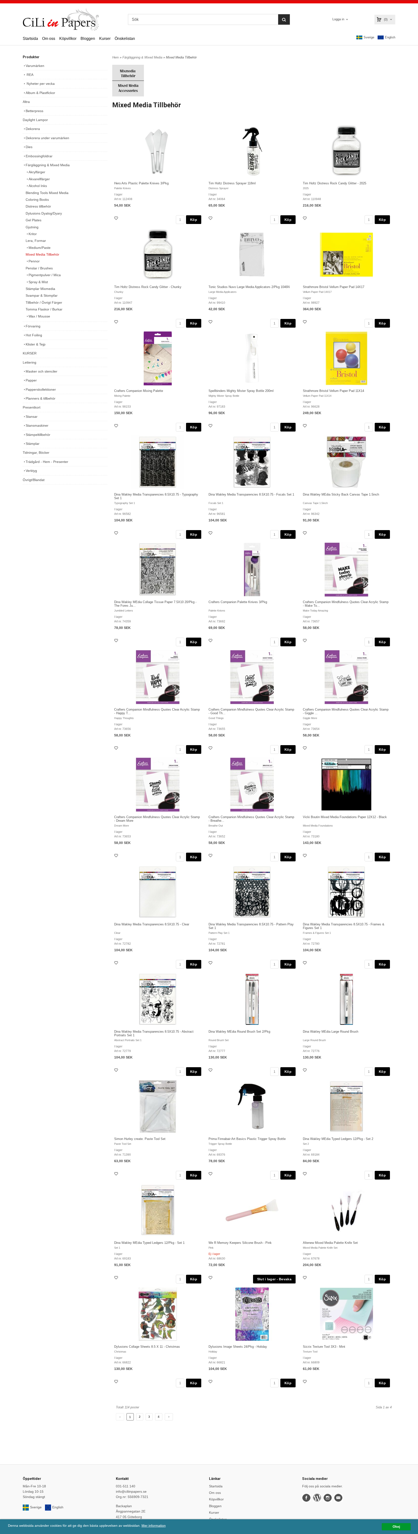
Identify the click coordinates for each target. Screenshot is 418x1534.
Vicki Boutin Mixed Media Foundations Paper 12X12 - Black (345, 817)
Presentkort (31, 407)
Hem (115, 57)
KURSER (30, 353)
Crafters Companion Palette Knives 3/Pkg (238, 602)
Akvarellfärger (39, 179)
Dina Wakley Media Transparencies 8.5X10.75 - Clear (151, 924)
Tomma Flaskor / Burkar (44, 309)
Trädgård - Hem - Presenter (47, 462)
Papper (31, 380)
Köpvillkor (67, 38)
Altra (26, 102)
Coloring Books (37, 200)
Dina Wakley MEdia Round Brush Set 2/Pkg (239, 1031)
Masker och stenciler (41, 371)
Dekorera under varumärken (47, 138)
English (390, 37)
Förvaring (33, 326)
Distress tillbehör (38, 206)
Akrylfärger (37, 172)
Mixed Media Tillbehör (42, 254)
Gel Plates (33, 220)
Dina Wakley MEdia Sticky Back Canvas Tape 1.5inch (341, 494)
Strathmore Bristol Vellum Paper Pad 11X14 (333, 391)
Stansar (31, 416)
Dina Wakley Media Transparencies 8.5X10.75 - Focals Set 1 (251, 494)
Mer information (154, 1525)
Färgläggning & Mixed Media (48, 165)
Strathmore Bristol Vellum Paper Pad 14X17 (333, 287)
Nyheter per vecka (40, 84)
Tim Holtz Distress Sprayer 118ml (232, 183)
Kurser (105, 38)
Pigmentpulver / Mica (45, 275)
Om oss (48, 38)
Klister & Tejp (35, 344)
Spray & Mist (38, 282)
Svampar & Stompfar (42, 295)
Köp (193, 220)
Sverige (369, 37)
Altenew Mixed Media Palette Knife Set (330, 1243)
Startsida (30, 38)
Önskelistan (125, 38)
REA (29, 75)
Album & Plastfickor (40, 93)
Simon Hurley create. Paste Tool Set (139, 1139)
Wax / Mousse (39, 316)
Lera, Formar (36, 241)
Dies (29, 147)
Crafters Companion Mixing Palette (138, 391)
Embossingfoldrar (39, 156)
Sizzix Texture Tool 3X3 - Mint (324, 1346)
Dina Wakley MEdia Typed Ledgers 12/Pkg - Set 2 (338, 1139)
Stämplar (32, 444)
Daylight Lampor (35, 120)
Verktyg (31, 471)
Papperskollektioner (41, 389)
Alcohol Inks (38, 186)
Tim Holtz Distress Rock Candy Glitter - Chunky (147, 287)
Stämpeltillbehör (38, 435)
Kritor (33, 234)
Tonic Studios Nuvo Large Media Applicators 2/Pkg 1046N (249, 287)
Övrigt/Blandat (34, 480)
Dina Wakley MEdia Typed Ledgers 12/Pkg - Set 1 (149, 1243)
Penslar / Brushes (39, 268)
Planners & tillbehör (40, 398)
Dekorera (33, 129)
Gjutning (32, 227)
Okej (396, 1526)
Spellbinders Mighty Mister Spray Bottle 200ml (241, 391)
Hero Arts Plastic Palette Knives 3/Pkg (141, 183)
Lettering (29, 362)
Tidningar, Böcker (36, 452)
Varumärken (35, 66)
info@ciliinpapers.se (131, 1491)
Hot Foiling (34, 335)
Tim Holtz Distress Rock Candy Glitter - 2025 (334, 183)
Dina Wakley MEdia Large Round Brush (330, 1031)
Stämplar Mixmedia (40, 289)
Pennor (34, 261)
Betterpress (34, 111)
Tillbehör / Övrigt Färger (44, 302)
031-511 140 (125, 1486)
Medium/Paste (40, 248)
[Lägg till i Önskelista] (116, 219)
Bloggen (88, 38)
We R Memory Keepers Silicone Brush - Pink (240, 1243)
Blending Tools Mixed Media (47, 193)
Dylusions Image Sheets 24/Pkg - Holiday (238, 1346)
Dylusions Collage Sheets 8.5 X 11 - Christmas (147, 1346)
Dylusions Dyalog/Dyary (44, 213)
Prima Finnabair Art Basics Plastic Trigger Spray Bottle (247, 1139)
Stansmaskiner (37, 425)
